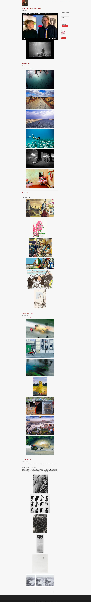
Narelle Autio (25, 63)
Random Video (63, 33)
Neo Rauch (25, 193)
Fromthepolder (63, 34)
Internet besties (63, 31)
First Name (62, 17)
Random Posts (63, 32)
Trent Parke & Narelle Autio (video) (32, 8)
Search (62, 7)
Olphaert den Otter (27, 313)
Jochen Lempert (26, 459)
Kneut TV (62, 30)
